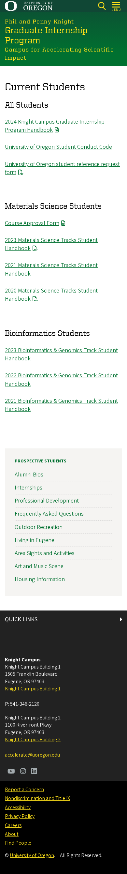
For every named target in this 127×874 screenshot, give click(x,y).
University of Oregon (32, 855)
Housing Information (40, 579)
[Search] (102, 6)
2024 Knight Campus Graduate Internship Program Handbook (55, 126)
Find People (18, 843)
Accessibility (18, 807)
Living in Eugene (34, 540)
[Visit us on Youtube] (11, 772)
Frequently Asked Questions (49, 514)
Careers (13, 825)
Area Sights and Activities (45, 553)
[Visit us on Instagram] (23, 772)
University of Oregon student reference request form (62, 168)
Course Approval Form (32, 223)
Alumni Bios (29, 475)
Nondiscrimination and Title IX (37, 798)
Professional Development (47, 501)
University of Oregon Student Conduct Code (58, 147)
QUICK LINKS (21, 619)
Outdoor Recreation (39, 527)
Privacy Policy (20, 816)
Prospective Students (40, 461)
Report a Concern (24, 789)
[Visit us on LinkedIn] (34, 772)
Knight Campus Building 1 (33, 688)
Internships (28, 488)
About (12, 834)
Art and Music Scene (39, 566)
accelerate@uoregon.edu (32, 755)
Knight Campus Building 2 (33, 739)
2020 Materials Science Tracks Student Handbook (51, 295)
